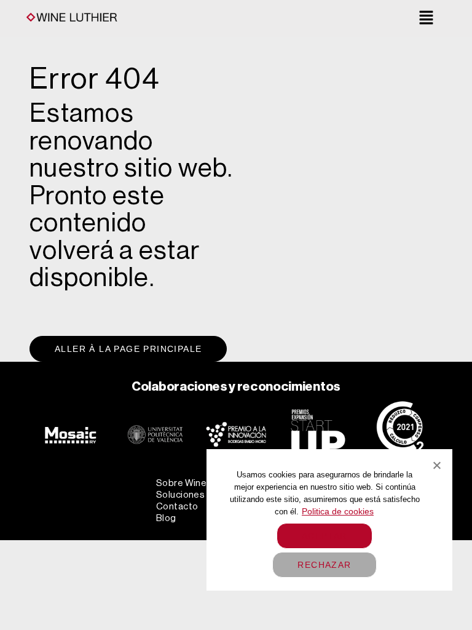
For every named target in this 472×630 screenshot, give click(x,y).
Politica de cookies (338, 511)
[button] (426, 19)
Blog (166, 518)
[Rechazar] (436, 465)
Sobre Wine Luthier (198, 483)
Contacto (177, 506)
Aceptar (324, 536)
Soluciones (180, 495)
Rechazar (324, 565)
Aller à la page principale (128, 349)
